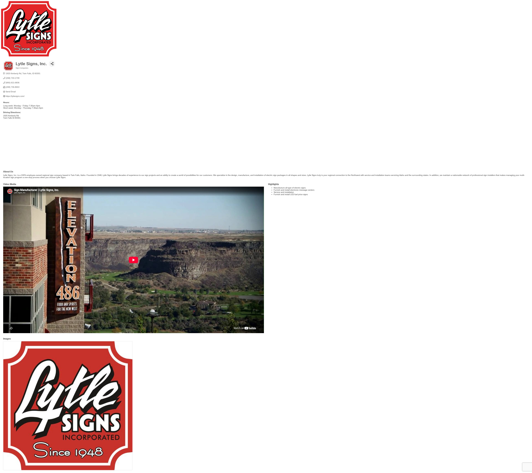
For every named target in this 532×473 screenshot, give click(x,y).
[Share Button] (52, 64)
